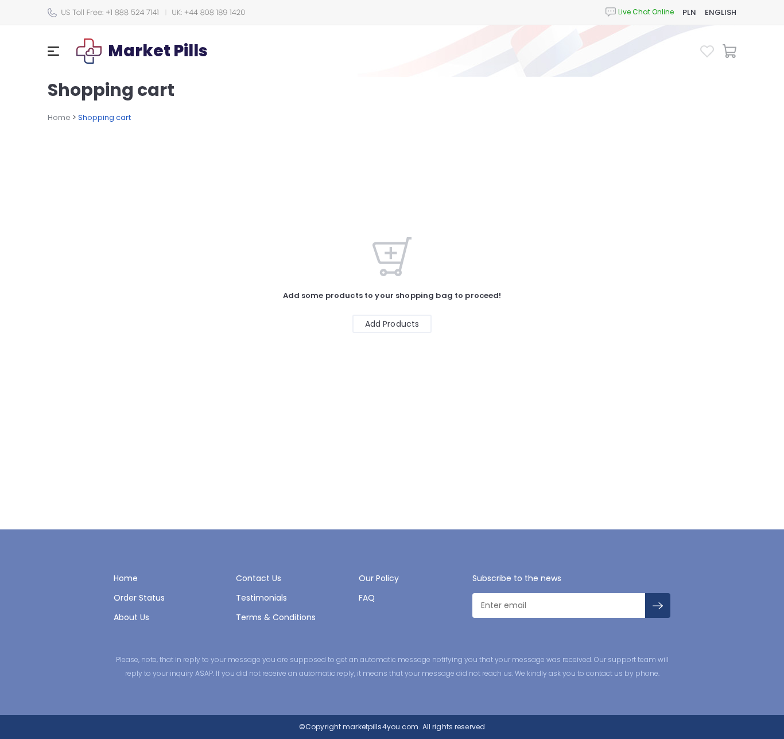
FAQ (367, 597)
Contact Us (258, 578)
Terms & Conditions (276, 617)
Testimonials (261, 597)
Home (59, 117)
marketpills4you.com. (381, 727)
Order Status (139, 597)
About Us (131, 617)
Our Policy (379, 578)
